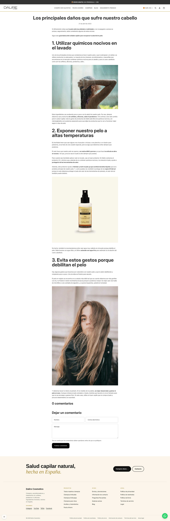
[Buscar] (155, 8)
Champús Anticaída (70, 494)
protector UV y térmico (59, 160)
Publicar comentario (60, 445)
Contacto (138, 469)
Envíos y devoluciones (99, 491)
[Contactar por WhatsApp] (165, 516)
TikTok (42, 508)
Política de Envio (125, 498)
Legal (122, 504)
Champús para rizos (70, 501)
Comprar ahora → (122, 469)
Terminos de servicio (127, 501)
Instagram (29, 508)
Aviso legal (141, 518)
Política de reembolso (127, 494)
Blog (93, 504)
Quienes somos (97, 501)
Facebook (49, 508)
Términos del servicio (130, 518)
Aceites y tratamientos (71, 504)
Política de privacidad (127, 491)
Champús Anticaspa (70, 498)
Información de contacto (100, 494)
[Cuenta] (159, 8)
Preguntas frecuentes (99, 498)
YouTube (36, 508)
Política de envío (102, 518)
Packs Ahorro (68, 507)
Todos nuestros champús (72, 491)
